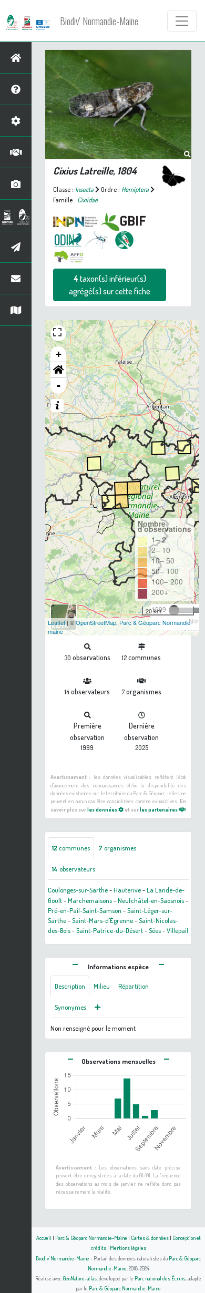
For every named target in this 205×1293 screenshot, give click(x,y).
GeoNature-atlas (80, 1278)
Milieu (102, 986)
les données (102, 809)
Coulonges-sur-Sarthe (78, 890)
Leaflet (56, 622)
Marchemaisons (90, 900)
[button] (58, 370)
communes (71, 848)
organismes (117, 848)
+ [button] (59, 354)
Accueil (44, 1237)
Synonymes (70, 1007)
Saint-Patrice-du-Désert (109, 930)
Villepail (177, 930)
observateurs (73, 869)
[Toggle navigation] (182, 21)
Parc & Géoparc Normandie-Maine (91, 1237)
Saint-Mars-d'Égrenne (102, 920)
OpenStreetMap (96, 622)
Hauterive (127, 890)
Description (70, 986)
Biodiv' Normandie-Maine (99, 21)
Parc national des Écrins (160, 1278)
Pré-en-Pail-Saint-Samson (84, 910)
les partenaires (159, 809)
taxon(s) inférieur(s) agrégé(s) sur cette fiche (109, 284)
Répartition (133, 986)
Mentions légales (128, 1247)
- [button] (59, 385)
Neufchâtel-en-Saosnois (151, 900)
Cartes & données (150, 1237)
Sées (155, 930)
